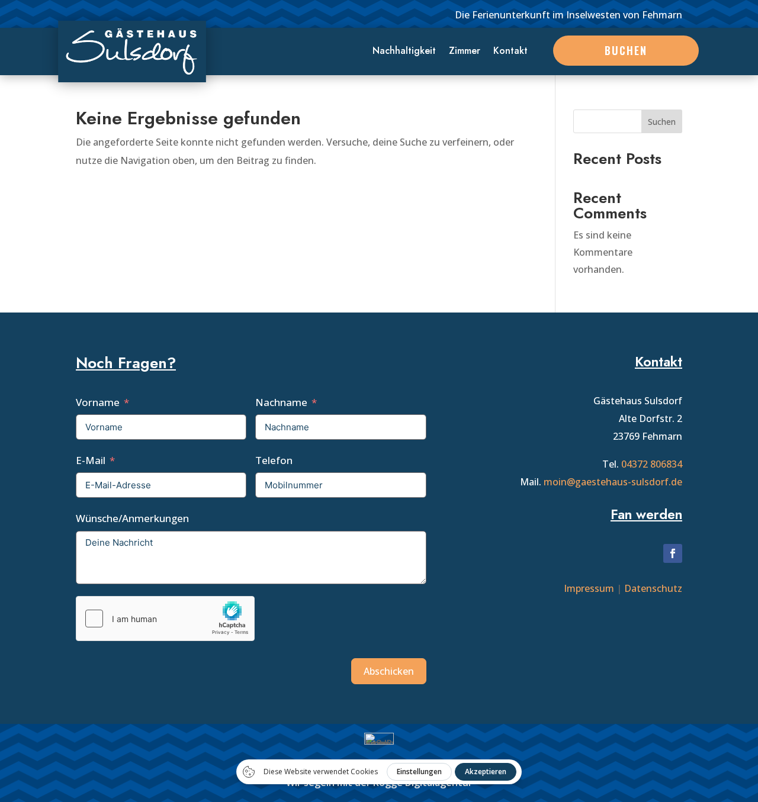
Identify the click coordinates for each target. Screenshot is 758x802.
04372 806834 (651, 464)
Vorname (98, 402)
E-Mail (90, 460)
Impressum (589, 588)
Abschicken (389, 671)
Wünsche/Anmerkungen (132, 518)
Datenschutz (653, 588)
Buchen (626, 50)
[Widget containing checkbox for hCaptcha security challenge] (165, 618)
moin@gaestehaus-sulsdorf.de (613, 481)
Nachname (281, 402)
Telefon (274, 460)
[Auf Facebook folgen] (672, 553)
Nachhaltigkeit (404, 52)
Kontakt (510, 52)
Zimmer (464, 52)
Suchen (662, 121)
